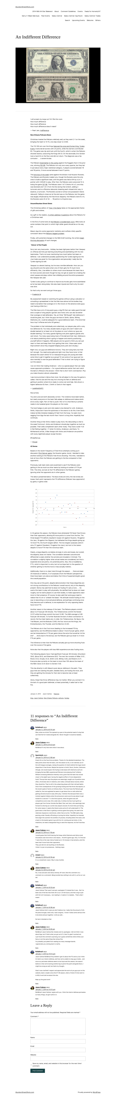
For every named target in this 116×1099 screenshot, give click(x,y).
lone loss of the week (41, 175)
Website (33, 1055)
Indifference (44, 130)
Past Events (45, 16)
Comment (34, 1016)
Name (32, 1037)
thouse (34, 442)
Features (56, 694)
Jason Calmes (38, 698)
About (56, 11)
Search (67, 20)
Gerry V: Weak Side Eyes (30, 16)
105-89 (42, 165)
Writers (97, 20)
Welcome (90, 20)
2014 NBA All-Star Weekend (42, 11)
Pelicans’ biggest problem (55, 233)
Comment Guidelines (68, 11)
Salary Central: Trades (92, 16)
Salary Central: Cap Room (73, 16)
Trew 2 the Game (55, 208)
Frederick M (36, 294)
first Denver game (45, 453)
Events (80, 11)
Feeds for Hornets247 (92, 11)
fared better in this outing (49, 163)
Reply (36, 738)
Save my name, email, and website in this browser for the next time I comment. (57, 1065)
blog (31, 698)
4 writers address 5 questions (58, 215)
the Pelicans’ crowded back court (63, 222)
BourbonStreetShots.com (25, 7)
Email (32, 1046)
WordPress (96, 1092)
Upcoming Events (78, 20)
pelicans (61, 698)
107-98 (44, 184)
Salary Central (57, 16)
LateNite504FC (37, 388)
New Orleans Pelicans (51, 698)
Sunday (66, 698)
